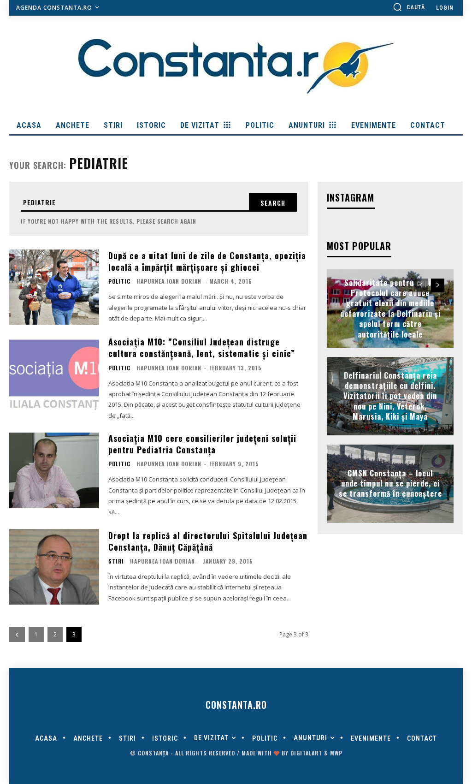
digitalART (306, 753)
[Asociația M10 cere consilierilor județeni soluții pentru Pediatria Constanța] (54, 470)
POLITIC (119, 281)
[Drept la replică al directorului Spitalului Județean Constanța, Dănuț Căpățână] (54, 567)
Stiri (116, 561)
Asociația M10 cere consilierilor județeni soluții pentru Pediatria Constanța (202, 444)
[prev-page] (17, 634)
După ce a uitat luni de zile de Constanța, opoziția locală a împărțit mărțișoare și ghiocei (207, 261)
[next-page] (437, 285)
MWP (336, 753)
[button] (409, 7)
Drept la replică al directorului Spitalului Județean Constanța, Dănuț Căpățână (207, 541)
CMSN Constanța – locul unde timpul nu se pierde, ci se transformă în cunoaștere (390, 483)
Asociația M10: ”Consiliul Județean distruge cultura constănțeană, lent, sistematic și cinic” (201, 347)
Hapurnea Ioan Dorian (168, 281)
